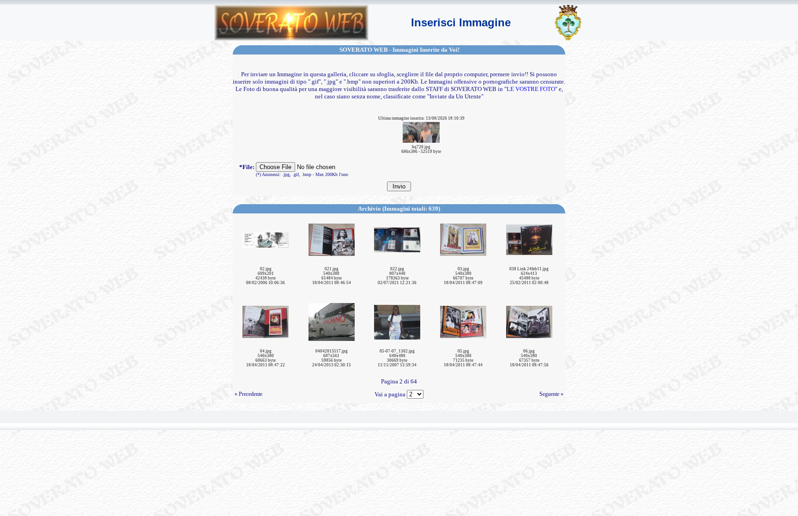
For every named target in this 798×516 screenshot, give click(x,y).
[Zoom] (421, 131)
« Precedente (248, 394)
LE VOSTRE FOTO (531, 88)
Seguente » (551, 394)
